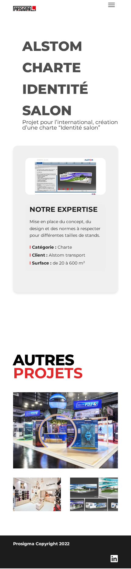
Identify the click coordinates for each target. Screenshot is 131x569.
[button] (59, 189)
